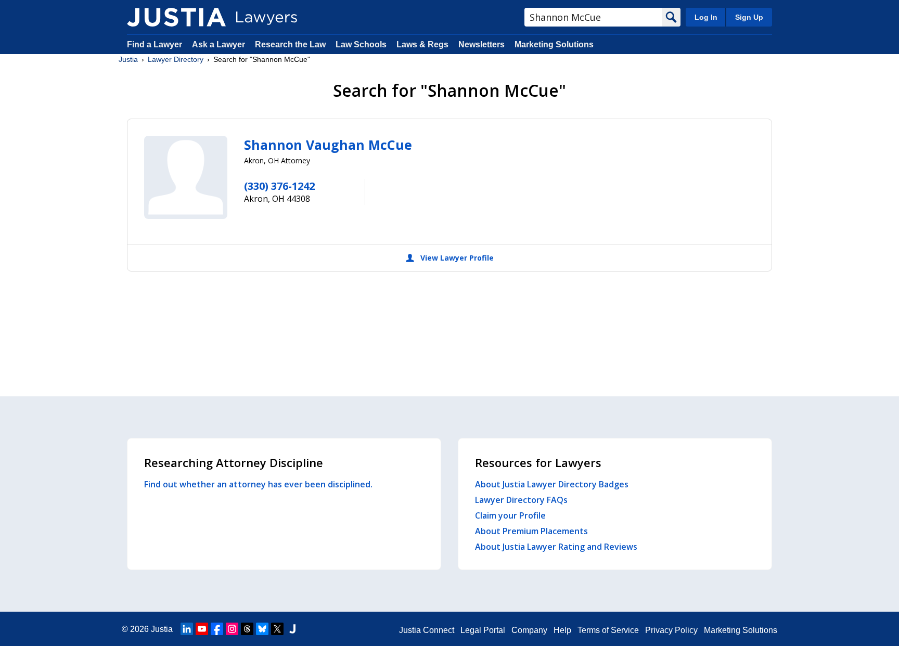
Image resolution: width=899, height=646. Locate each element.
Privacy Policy (671, 630)
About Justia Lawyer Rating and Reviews (556, 546)
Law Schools (361, 44)
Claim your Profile (510, 515)
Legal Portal (482, 630)
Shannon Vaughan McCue (328, 144)
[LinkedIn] (187, 629)
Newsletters (481, 44)
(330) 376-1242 (279, 186)
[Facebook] (217, 629)
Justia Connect (426, 630)
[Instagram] (232, 629)
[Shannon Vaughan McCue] (185, 177)
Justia (128, 59)
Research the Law (290, 44)
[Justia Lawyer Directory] (176, 17)
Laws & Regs (422, 44)
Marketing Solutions (554, 44)
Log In (706, 17)
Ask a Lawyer (219, 44)
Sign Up (749, 17)
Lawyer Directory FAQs (521, 500)
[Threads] (247, 629)
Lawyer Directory (175, 59)
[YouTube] (202, 629)
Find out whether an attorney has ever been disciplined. (258, 484)
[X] (277, 629)
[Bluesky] (262, 629)
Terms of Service (608, 630)
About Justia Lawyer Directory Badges (551, 484)
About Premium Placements (531, 531)
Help (562, 630)
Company (529, 630)
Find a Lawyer (154, 44)
